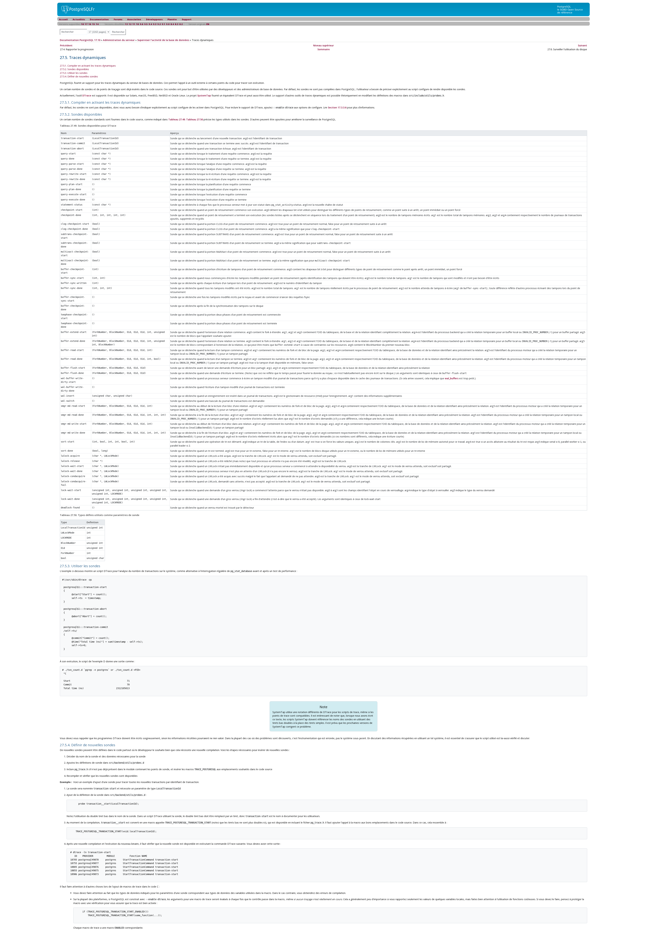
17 (86, 24)
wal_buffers (451, 378)
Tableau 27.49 (176, 119)
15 (93, 24)
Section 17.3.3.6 (337, 107)
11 (133, 24)
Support (186, 19)
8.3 (176, 24)
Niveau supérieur (323, 45)
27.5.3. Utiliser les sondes (73, 73)
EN (207, 24)
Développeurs (154, 19)
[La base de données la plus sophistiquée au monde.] (572, 9)
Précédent (66, 45)
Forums (118, 19)
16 (89, 24)
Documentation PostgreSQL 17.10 (80, 40)
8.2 (181, 24)
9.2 (159, 24)
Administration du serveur (119, 40)
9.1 (163, 24)
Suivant (582, 45)
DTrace (86, 95)
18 (82, 24)
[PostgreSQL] (76, 9)
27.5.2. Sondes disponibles (74, 69)
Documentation (99, 19)
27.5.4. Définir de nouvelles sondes (79, 76)
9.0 (168, 24)
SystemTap (204, 95)
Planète (172, 19)
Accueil (63, 19)
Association (134, 19)
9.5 (146, 24)
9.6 (141, 24)
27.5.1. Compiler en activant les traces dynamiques (88, 65)
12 (130, 24)
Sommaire (323, 49)
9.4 (150, 24)
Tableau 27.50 (194, 119)
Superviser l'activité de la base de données (163, 40)
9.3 (154, 24)
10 (137, 24)
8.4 (172, 24)
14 (97, 24)
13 (126, 24)
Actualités (79, 19)
